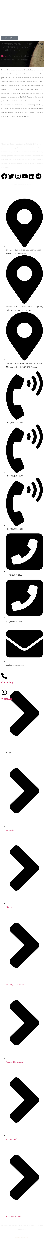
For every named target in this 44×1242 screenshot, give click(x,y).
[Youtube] (25, 176)
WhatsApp (6, 698)
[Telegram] (38, 176)
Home (4, 56)
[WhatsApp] (4, 692)
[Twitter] (11, 176)
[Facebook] (4, 176)
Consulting (7, 682)
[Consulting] (4, 676)
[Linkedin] (32, 176)
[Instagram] (18, 176)
